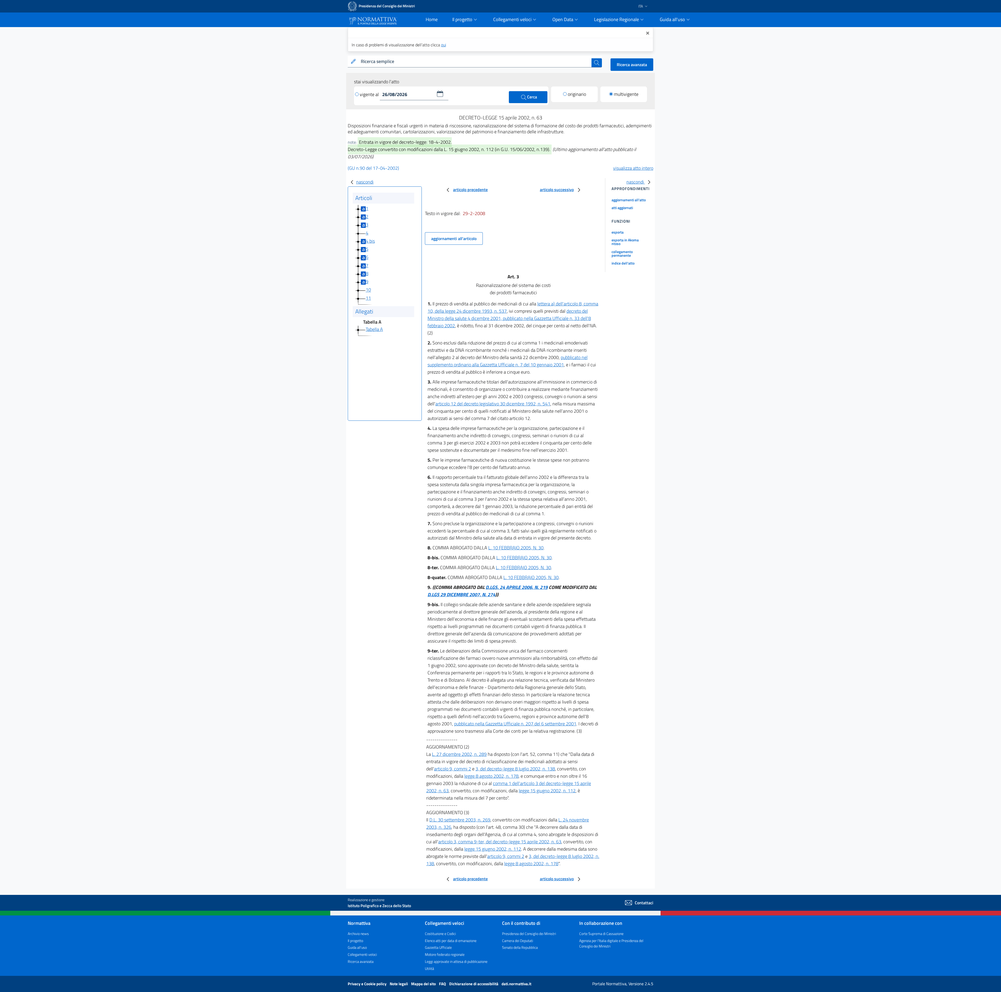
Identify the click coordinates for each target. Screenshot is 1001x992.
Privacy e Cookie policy (367, 984)
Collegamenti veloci (362, 954)
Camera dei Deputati (517, 940)
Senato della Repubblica (520, 947)
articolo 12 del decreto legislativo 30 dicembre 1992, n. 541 (492, 403)
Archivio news (358, 933)
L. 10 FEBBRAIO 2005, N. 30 (516, 547)
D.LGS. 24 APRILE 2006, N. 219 (517, 587)
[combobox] (475, 61)
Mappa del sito (424, 984)
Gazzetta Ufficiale (438, 947)
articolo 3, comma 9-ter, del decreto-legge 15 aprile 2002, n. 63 (499, 841)
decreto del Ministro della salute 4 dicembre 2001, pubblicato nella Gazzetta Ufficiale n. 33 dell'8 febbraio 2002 (509, 318)
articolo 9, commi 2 (452, 768)
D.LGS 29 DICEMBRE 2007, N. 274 (461, 594)
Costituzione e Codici (440, 933)
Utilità (429, 968)
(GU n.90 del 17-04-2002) (373, 168)
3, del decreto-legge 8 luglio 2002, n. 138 (515, 768)
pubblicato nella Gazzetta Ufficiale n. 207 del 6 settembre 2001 (515, 723)
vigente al (370, 94)
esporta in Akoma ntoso (625, 241)
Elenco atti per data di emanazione (451, 940)
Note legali (399, 984)
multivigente (626, 94)
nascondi (365, 181)
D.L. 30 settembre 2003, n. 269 (459, 819)
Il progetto (355, 940)
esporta (618, 232)
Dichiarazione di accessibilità (474, 984)
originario (577, 94)
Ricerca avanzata (632, 64)
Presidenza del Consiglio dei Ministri (529, 933)
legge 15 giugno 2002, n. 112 (547, 790)
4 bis (370, 240)
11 (368, 298)
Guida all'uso (357, 947)
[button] (440, 94)
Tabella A (374, 329)
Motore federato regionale (445, 954)
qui (443, 45)
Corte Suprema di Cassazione (601, 933)
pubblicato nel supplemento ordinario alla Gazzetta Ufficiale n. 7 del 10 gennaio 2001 (508, 361)
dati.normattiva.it (516, 984)
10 (368, 289)
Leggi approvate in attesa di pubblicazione (456, 961)
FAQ (443, 984)
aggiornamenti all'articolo (454, 238)
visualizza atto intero (633, 168)
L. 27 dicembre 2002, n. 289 (459, 754)
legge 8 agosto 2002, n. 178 (491, 776)
